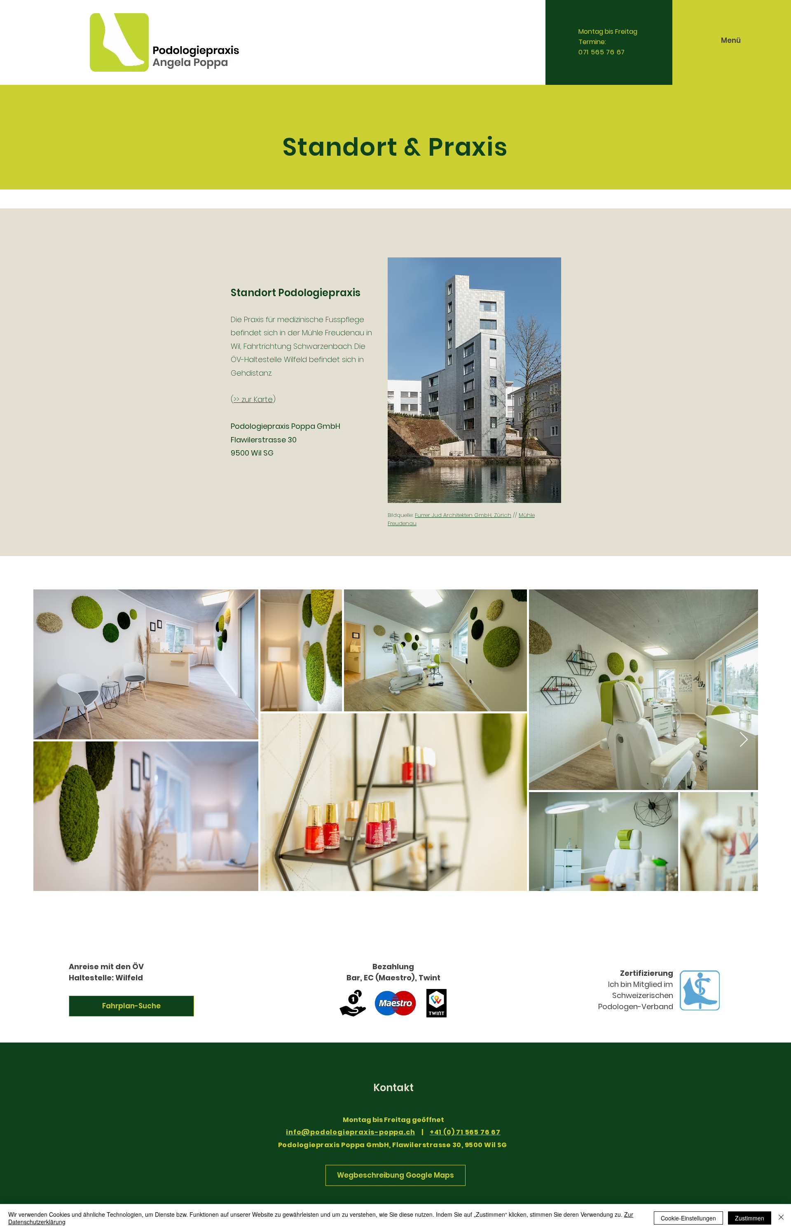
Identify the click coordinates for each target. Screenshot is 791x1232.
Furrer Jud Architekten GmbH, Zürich (463, 515)
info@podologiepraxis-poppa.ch (350, 1132)
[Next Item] (744, 740)
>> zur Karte (253, 399)
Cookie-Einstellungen (688, 1218)
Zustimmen (749, 1218)
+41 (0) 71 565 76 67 (465, 1132)
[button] (731, 40)
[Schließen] (781, 1218)
